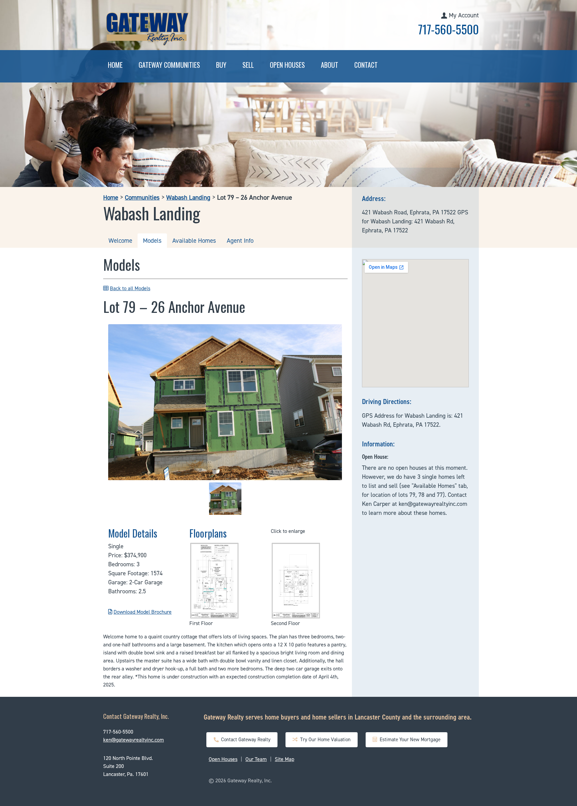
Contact (366, 65)
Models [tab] (152, 240)
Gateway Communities (169, 65)
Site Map (284, 759)
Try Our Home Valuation (324, 739)
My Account (464, 15)
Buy (221, 65)
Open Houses (287, 65)
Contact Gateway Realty (244, 739)
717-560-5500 (448, 29)
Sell (248, 65)
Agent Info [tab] (240, 240)
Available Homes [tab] (194, 240)
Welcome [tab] (120, 240)
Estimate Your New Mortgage (408, 739)
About (329, 65)
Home (115, 65)
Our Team (256, 759)
